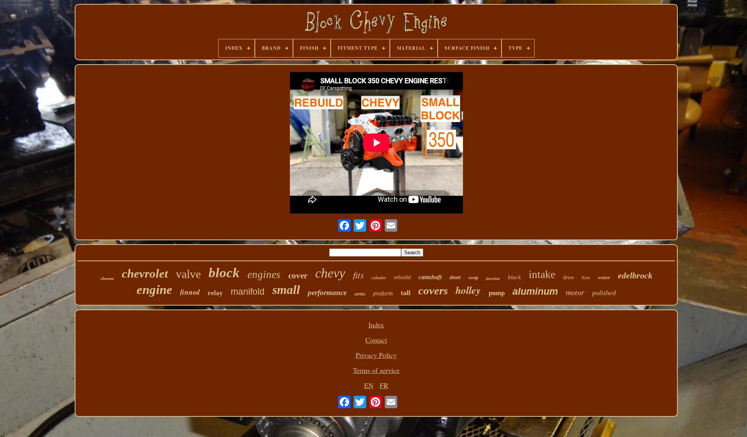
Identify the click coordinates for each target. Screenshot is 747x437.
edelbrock (635, 275)
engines (264, 274)
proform (383, 293)
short (455, 277)
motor (575, 292)
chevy (330, 273)
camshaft (430, 277)
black (514, 277)
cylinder (379, 277)
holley (468, 290)
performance (327, 292)
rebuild (402, 277)
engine (154, 290)
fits (358, 274)
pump (497, 293)
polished (604, 293)
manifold (248, 292)
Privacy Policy (376, 355)
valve (188, 273)
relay (215, 293)
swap (473, 277)
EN (369, 385)
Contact (376, 339)
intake (542, 274)
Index (376, 324)
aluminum (535, 291)
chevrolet (145, 273)
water (604, 277)
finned (190, 292)
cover (297, 275)
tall (405, 293)
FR (384, 385)
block (224, 272)
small (286, 290)
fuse (586, 277)
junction (493, 278)
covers (433, 290)
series (359, 294)
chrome (107, 278)
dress (568, 277)
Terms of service (376, 370)
